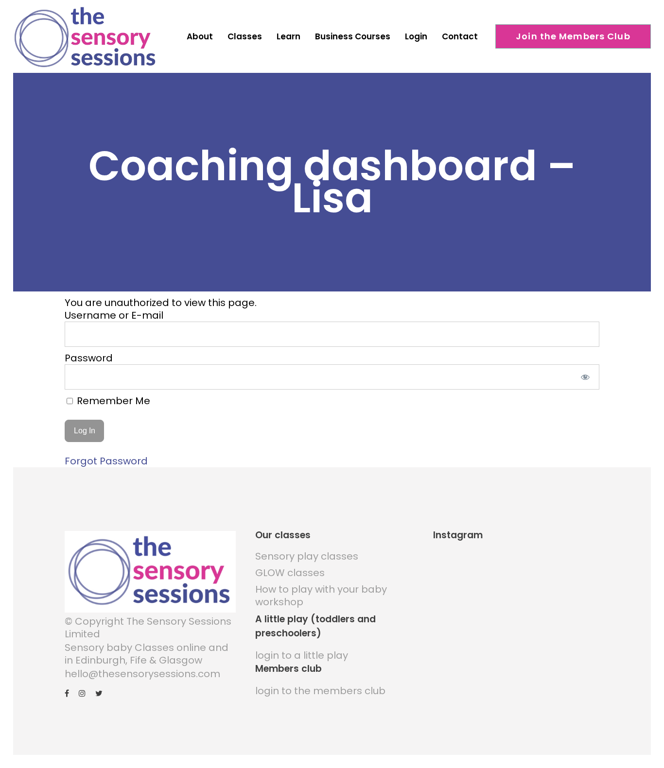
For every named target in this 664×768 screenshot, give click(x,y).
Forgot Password (106, 461)
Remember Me (112, 400)
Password (89, 358)
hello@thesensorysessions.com (142, 674)
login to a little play (301, 655)
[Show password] (585, 377)
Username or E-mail (114, 315)
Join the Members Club (573, 36)
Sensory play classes (306, 556)
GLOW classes (290, 573)
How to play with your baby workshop (321, 595)
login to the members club (320, 691)
